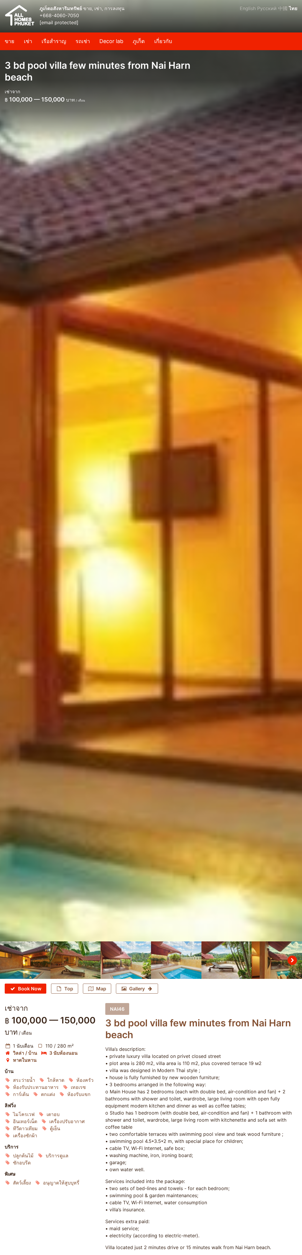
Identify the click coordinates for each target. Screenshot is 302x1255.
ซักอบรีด (22, 1163)
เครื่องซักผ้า (25, 1135)
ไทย (293, 8)
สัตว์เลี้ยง (22, 1183)
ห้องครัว (84, 1080)
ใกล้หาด (55, 1080)
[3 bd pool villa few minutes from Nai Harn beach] (151, 470)
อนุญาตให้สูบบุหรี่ (61, 1183)
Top (68, 989)
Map (101, 989)
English (248, 8)
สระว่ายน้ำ (24, 1080)
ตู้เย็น (55, 1128)
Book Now (29, 989)
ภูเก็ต (139, 41)
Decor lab (111, 41)
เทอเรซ (78, 1087)
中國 (283, 8)
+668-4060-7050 (59, 15)
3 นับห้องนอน (63, 1053)
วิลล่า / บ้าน (25, 1053)
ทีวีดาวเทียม (25, 1128)
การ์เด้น (21, 1094)
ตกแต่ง (48, 1094)
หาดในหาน (25, 1060)
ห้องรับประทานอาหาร (36, 1087)
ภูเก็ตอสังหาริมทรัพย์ (61, 8)
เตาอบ (53, 1114)
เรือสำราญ (54, 41)
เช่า (28, 41)
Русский (267, 8)
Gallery (137, 989)
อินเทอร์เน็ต (25, 1121)
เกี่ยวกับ (163, 41)
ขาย (9, 41)
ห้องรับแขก (79, 1094)
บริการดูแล (57, 1156)
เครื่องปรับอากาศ (67, 1121)
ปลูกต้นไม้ (23, 1156)
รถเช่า (83, 41)
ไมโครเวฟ (24, 1114)
